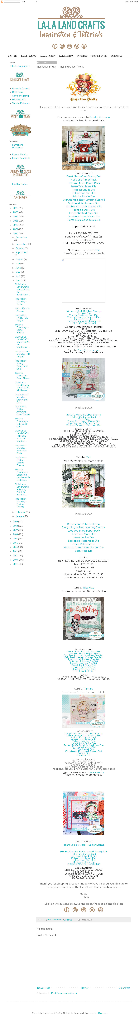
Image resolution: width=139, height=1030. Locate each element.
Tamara (88, 688)
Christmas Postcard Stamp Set (83, 751)
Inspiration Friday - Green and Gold (21, 365)
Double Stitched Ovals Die (84, 216)
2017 (15, 530)
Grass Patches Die (84, 544)
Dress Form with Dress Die (83, 421)
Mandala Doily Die (84, 209)
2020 (16, 233)
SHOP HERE (12, 56)
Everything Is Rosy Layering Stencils (83, 527)
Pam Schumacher (88, 350)
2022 (16, 225)
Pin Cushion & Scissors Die (84, 423)
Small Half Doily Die (84, 665)
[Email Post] (78, 919)
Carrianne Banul (20, 95)
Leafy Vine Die (83, 550)
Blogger (102, 1013)
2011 (15, 555)
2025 (16, 212)
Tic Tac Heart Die (83, 749)
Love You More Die (83, 534)
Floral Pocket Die (83, 671)
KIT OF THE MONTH (99, 56)
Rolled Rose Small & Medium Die (84, 745)
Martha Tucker (20, 184)
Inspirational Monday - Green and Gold (21, 398)
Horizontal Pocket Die (83, 856)
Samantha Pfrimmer (17, 146)
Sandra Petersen (100, 117)
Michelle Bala (19, 99)
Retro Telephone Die (83, 186)
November (21, 244)
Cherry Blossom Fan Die (83, 315)
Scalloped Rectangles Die (83, 203)
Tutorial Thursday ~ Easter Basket (21, 328)
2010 (15, 559)
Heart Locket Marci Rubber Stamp (83, 844)
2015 (15, 538)
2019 (15, 521)
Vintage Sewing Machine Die (83, 425)
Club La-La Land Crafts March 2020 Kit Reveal (22, 386)
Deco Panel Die (83, 319)
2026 (16, 208)
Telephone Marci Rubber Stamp (83, 733)
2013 (15, 547)
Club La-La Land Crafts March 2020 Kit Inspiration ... (22, 289)
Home (84, 988)
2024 (16, 216)
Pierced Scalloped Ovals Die (84, 219)
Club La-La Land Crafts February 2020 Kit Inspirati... (22, 435)
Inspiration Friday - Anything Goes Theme (22, 410)
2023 (16, 220)
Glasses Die (84, 755)
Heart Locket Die (83, 537)
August (20, 259)
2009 (16, 564)
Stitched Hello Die (84, 196)
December (21, 237)
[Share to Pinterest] (91, 920)
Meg (88, 457)
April (18, 276)
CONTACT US (116, 56)
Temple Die (84, 313)
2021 (15, 229)
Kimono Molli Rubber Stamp (83, 311)
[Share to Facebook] (89, 920)
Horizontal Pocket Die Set (83, 659)
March (19, 280)
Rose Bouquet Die (84, 189)
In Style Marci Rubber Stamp (83, 414)
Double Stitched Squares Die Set (83, 655)
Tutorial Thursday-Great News (22, 376)
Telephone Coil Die (83, 193)
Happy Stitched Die (83, 669)
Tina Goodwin (95, 772)
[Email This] (83, 920)
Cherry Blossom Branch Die (83, 317)
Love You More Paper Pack (83, 183)
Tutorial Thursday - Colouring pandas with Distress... (22, 474)
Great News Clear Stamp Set (83, 176)
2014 (15, 543)
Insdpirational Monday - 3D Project (22, 354)
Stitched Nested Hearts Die (83, 864)
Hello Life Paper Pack (84, 179)
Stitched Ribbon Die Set (83, 661)
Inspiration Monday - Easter (20, 301)
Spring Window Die (83, 747)
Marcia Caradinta (21, 158)
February (21, 512)
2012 (15, 551)
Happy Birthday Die (84, 667)
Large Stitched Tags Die (83, 213)
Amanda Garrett (21, 88)
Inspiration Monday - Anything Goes (20, 449)
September (22, 252)
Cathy (95, 250)
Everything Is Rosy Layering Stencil (84, 199)
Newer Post (43, 988)
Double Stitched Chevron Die (83, 206)
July (18, 263)
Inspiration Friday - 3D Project (21, 318)
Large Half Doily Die (84, 743)
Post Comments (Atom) (64, 993)
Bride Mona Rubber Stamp (83, 524)
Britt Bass (17, 92)
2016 (15, 534)
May (18, 272)
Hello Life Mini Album (22, 309)
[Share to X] (87, 920)
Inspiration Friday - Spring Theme (20, 461)
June (18, 268)
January (20, 516)
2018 (15, 526)
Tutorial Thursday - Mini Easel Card (21, 422)
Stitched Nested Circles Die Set (84, 657)
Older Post (124, 988)
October (20, 248)
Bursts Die (83, 753)
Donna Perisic (19, 154)
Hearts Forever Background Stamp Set (83, 851)
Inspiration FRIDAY (66, 56)
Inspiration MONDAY (48, 56)
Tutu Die (83, 419)
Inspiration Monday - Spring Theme (20, 503)
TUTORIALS (82, 56)
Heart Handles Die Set (83, 663)
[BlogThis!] (85, 920)
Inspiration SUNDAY (28, 56)
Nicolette (88, 587)
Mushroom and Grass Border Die (84, 547)
